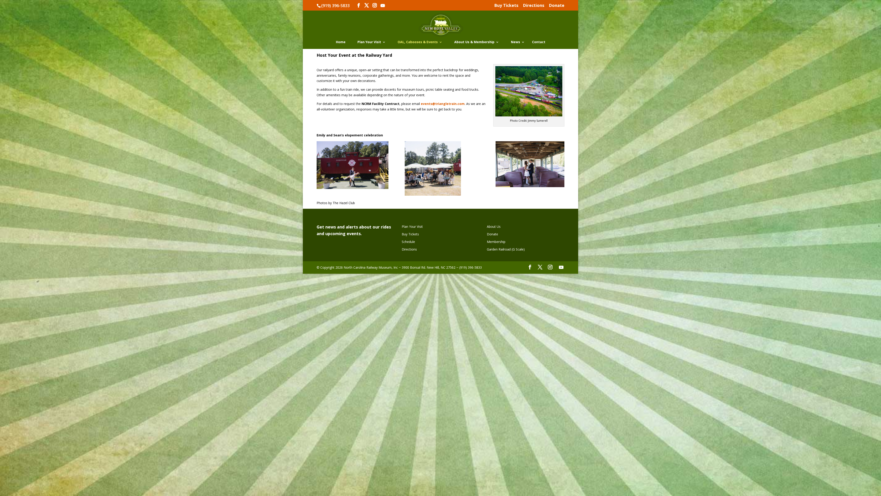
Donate (556, 5)
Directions (533, 5)
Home (341, 42)
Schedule (408, 242)
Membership (496, 242)
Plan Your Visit (369, 42)
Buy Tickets (506, 5)
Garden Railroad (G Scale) (506, 249)
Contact (538, 42)
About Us (494, 226)
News (515, 42)
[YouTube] (383, 5)
